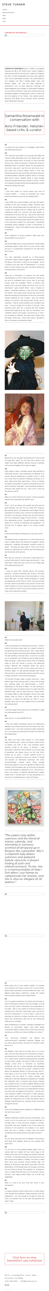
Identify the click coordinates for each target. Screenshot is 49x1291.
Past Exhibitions (8, 12)
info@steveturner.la (28, 1281)
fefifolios (9, 1289)
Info (3, 21)
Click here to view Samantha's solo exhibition (24, 1259)
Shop (4, 18)
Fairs (4, 15)
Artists (4, 9)
